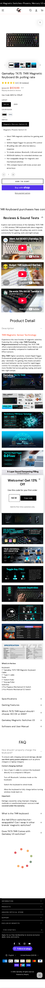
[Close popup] (39, 479)
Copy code (28, 498)
